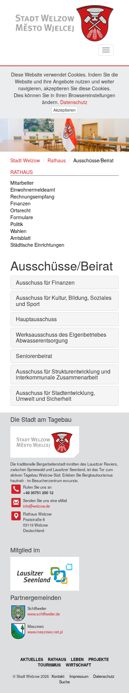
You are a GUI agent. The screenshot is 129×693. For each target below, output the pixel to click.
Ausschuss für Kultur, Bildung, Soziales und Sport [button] (63, 301)
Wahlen (18, 230)
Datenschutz (73, 102)
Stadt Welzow (25, 160)
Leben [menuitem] (77, 659)
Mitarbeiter (22, 182)
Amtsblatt (20, 237)
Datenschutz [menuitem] (104, 676)
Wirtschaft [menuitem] (78, 664)
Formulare (21, 217)
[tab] (64, 282)
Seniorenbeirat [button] (34, 356)
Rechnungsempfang (32, 196)
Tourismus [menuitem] (49, 664)
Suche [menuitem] (64, 681)
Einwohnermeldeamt (32, 189)
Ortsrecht (20, 210)
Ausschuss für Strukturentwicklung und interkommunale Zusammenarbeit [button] (63, 374)
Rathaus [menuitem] (57, 659)
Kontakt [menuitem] (58, 676)
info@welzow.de (36, 506)
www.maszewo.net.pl (45, 631)
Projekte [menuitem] (98, 659)
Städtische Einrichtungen (37, 244)
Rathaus (56, 160)
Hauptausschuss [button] (36, 319)
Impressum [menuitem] (78, 676)
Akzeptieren (64, 110)
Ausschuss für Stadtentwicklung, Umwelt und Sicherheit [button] (55, 396)
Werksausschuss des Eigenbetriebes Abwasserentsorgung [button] (61, 337)
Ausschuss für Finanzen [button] (45, 282)
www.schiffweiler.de (44, 613)
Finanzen (20, 203)
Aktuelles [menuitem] (31, 659)
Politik (16, 224)
